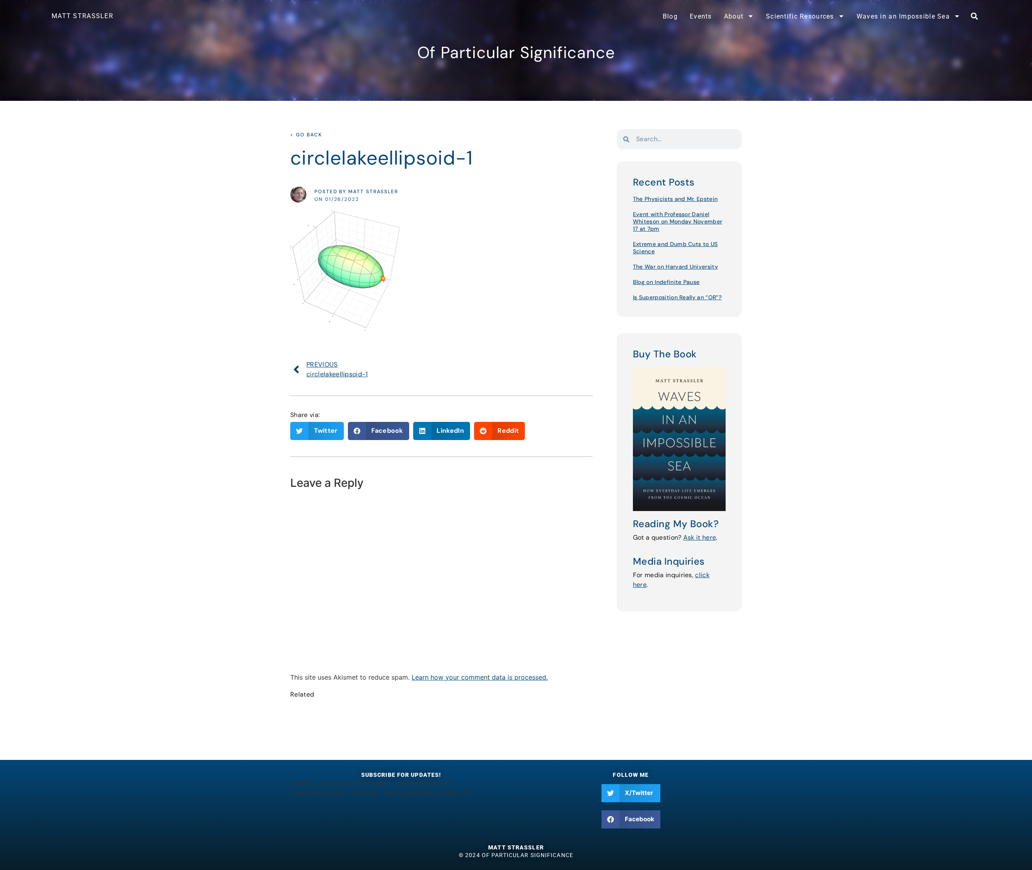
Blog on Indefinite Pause (666, 282)
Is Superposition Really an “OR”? (677, 297)
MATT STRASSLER (82, 16)
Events (701, 16)
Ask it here (699, 537)
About (733, 16)
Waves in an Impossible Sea (903, 16)
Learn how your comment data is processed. (480, 677)
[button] (974, 16)
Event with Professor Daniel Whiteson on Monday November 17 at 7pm (677, 221)
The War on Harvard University (675, 266)
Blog (670, 16)
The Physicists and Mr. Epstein (675, 198)
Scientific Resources (800, 16)
